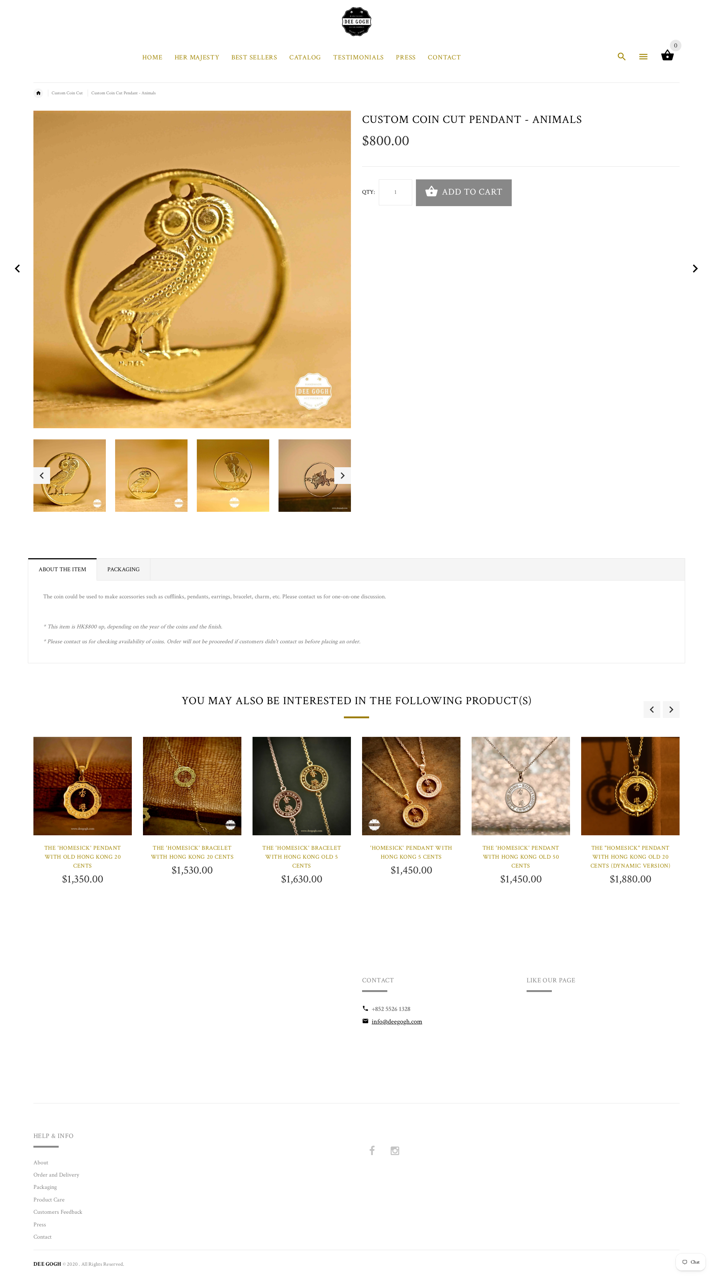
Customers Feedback (57, 1212)
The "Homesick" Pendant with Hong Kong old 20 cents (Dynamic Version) (630, 857)
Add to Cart (471, 192)
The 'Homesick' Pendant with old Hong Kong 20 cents (82, 857)
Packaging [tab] (123, 569)
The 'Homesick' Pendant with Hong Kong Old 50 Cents (520, 857)
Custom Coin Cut (67, 93)
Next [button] (342, 475)
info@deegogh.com (397, 1021)
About (40, 1163)
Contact (42, 1237)
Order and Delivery (56, 1175)
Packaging (45, 1187)
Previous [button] (41, 475)
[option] (69, 475)
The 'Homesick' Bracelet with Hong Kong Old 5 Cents (301, 857)
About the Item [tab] (62, 569)
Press (39, 1225)
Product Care (49, 1200)
